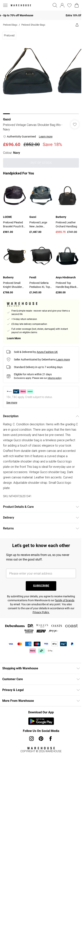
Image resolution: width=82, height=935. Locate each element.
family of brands (17, 598)
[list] (39, 70)
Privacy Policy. (51, 606)
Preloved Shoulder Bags (33, 24)
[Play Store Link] (39, 715)
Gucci (7, 116)
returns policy (55, 372)
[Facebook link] (49, 733)
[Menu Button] (5, 5)
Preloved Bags (10, 24)
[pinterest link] (39, 733)
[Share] (74, 24)
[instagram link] (30, 733)
